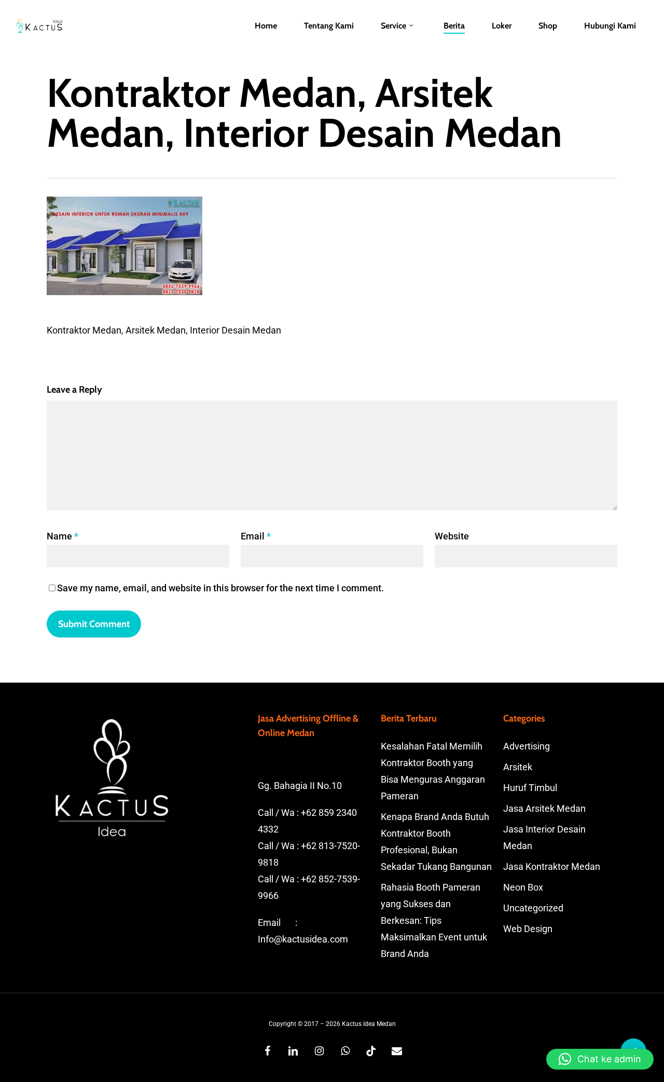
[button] (600, 1059)
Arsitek (517, 766)
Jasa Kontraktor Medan (551, 866)
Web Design (527, 928)
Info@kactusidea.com (303, 939)
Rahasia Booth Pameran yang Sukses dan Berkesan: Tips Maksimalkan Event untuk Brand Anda (434, 920)
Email (256, 536)
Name (62, 536)
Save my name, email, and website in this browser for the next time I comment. (220, 587)
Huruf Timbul (530, 787)
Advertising (526, 746)
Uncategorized (533, 908)
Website (452, 536)
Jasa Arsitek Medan (544, 808)
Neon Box (523, 887)
